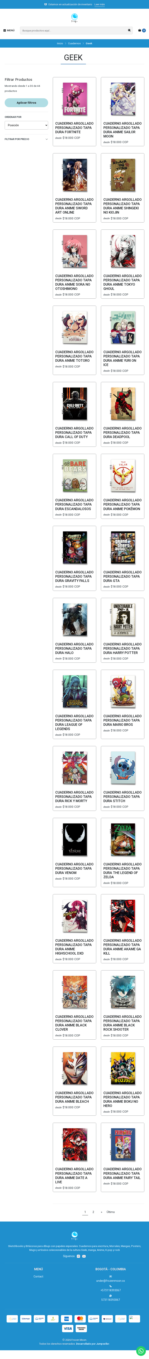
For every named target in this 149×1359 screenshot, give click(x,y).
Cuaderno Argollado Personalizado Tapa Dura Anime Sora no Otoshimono (74, 282)
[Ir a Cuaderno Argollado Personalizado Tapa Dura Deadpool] (122, 403)
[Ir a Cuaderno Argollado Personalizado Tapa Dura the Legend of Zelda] (122, 839)
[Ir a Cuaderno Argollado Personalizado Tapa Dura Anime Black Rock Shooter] (122, 992)
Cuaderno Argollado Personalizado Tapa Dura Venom (74, 868)
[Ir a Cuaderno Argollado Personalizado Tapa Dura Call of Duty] (74, 403)
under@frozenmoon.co (110, 1280)
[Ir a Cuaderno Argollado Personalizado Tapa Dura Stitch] (122, 768)
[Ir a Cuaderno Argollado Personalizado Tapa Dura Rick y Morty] (74, 768)
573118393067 (110, 1299)
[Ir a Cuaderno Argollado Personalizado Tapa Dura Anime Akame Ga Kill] (122, 916)
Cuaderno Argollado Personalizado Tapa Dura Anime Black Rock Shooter (122, 1023)
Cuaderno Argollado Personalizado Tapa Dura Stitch (122, 796)
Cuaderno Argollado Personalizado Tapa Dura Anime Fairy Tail (122, 1173)
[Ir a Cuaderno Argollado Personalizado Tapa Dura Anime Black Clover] (74, 992)
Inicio (60, 43)
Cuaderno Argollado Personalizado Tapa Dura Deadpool (122, 432)
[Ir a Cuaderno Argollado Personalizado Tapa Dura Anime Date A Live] (74, 1144)
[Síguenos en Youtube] (84, 1256)
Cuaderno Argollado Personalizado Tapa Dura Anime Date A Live (74, 1175)
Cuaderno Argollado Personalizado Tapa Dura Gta (122, 576)
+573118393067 (110, 1290)
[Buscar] (129, 30)
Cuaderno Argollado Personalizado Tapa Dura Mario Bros (122, 720)
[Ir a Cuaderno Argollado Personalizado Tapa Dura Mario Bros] (122, 691)
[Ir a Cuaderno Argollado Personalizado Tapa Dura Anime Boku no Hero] (122, 1068)
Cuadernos (74, 43)
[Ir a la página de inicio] (74, 18)
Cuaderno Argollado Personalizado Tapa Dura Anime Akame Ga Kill (122, 947)
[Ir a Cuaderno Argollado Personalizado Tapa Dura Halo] (74, 619)
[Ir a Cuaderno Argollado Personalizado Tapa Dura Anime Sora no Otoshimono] (74, 251)
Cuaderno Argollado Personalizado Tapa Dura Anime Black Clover (74, 1023)
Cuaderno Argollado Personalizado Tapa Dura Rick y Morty (74, 796)
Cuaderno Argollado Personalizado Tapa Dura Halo (74, 648)
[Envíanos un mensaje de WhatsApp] (141, 1351)
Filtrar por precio (17, 139)
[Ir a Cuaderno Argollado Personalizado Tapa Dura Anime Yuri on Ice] (122, 327)
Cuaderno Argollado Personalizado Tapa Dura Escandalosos (74, 504)
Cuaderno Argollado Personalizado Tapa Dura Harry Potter (122, 648)
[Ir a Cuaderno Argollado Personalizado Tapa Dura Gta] (122, 547)
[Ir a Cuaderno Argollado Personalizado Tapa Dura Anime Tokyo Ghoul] (122, 251)
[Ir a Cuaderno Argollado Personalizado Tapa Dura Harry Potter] (122, 619)
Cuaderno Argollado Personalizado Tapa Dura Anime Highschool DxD (74, 947)
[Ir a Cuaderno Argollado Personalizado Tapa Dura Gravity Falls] (74, 547)
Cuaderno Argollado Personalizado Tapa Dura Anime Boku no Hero (122, 1099)
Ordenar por (13, 117)
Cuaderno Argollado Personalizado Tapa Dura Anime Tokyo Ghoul (122, 282)
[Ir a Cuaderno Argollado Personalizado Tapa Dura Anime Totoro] (74, 327)
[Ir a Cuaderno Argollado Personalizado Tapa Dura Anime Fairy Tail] (122, 1144)
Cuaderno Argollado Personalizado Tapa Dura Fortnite (74, 128)
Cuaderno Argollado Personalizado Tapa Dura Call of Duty (74, 432)
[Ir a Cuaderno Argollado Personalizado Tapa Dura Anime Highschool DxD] (74, 916)
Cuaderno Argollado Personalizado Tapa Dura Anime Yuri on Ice (122, 358)
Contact (38, 1276)
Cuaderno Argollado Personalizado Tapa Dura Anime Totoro (74, 356)
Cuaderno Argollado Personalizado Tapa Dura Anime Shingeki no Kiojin (122, 206)
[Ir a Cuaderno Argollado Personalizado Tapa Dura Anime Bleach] (74, 1068)
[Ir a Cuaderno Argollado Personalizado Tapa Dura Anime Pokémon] (122, 475)
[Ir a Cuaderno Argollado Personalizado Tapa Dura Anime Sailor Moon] (122, 99)
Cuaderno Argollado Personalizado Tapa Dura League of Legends (74, 722)
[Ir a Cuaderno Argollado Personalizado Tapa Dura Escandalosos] (74, 475)
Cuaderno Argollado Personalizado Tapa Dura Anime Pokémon (122, 504)
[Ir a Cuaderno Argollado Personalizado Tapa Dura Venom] (74, 839)
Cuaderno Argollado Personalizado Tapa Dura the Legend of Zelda (122, 870)
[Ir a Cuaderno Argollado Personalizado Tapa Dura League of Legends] (74, 691)
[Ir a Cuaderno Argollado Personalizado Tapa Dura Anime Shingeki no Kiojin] (122, 175)
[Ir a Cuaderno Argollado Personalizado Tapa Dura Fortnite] (74, 99)
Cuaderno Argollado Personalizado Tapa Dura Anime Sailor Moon (122, 130)
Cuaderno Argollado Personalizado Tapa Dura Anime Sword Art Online (74, 206)
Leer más (99, 4)
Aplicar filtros (26, 103)
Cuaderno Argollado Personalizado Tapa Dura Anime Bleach (74, 1097)
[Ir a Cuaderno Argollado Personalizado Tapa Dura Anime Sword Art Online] (74, 175)
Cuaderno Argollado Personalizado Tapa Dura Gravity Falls (74, 576)
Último (111, 1212)
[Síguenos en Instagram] (78, 1256)
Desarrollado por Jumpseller (92, 1343)
